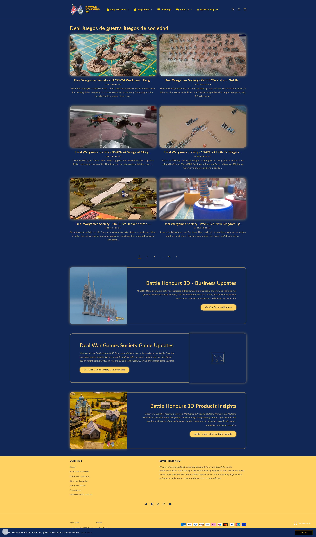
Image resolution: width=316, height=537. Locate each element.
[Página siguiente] (176, 256)
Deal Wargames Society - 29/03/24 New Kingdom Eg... (202, 224)
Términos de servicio (79, 481)
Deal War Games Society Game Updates (104, 369)
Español (102, 528)
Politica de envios (78, 485)
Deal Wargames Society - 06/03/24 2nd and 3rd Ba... (203, 80)
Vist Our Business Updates (218, 307)
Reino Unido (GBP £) (80, 528)
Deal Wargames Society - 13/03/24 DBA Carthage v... (202, 152)
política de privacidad (79, 471)
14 (169, 256)
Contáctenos (75, 490)
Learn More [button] (86, 532)
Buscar (73, 467)
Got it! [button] (304, 533)
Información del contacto (81, 495)
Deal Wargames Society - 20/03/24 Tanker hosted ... (113, 224)
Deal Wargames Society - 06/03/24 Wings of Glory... (113, 152)
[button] (233, 9)
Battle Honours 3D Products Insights (213, 434)
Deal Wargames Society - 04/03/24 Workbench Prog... (113, 80)
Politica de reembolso (79, 476)
